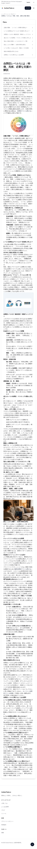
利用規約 (3, 825)
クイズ (28, 8)
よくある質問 (5, 806)
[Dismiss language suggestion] (34, 2)
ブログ (12, 14)
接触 (2, 832)
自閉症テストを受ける (24, 111)
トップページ (5, 14)
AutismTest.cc (6, 792)
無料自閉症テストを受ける (22, 569)
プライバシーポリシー (7, 821)
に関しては (4, 803)
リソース (3, 813)
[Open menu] (34, 8)
